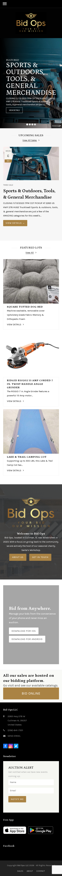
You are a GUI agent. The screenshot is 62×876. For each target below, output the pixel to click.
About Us (17, 557)
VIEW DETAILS (15, 223)
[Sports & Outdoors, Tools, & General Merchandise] (31, 163)
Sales (20, 871)
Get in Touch (40, 557)
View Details (14, 110)
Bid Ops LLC (23, 865)
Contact (40, 871)
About (30, 871)
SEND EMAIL (14, 736)
